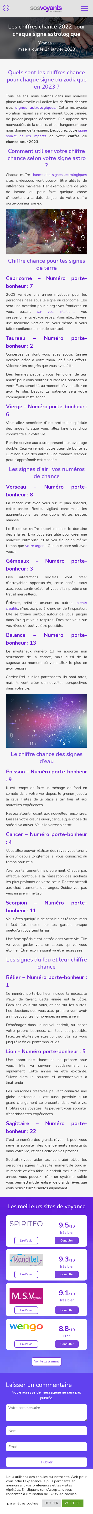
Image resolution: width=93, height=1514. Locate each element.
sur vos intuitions (56, 311)
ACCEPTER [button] (73, 1503)
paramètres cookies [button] (22, 1503)
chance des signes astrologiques (59, 174)
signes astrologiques (35, 107)
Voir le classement (46, 1361)
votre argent (35, 545)
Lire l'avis (26, 1241)
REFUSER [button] (51, 1503)
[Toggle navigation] (84, 9)
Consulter (66, 1241)
